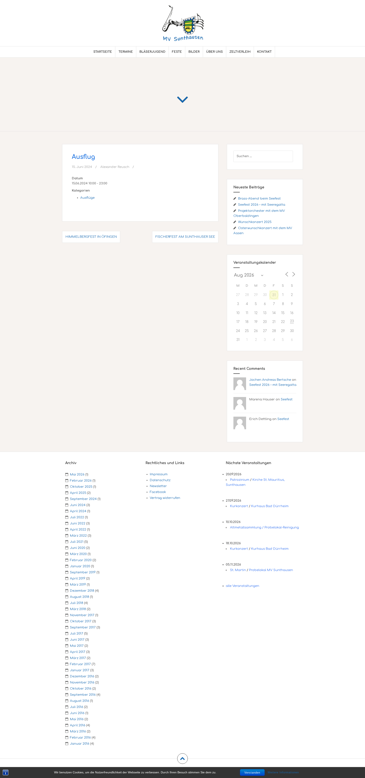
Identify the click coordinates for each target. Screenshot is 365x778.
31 (274, 295)
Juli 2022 (77, 517)
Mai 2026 (77, 474)
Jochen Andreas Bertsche (270, 380)
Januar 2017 (79, 670)
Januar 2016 (79, 744)
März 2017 (78, 658)
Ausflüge (87, 198)
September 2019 (83, 572)
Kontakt (264, 51)
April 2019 (77, 578)
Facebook (158, 492)
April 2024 (78, 511)
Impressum (159, 474)
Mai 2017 (77, 646)
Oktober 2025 (81, 487)
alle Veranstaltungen (242, 586)
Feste (177, 51)
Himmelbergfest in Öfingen (91, 237)
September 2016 (83, 695)
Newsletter (158, 486)
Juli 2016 (76, 707)
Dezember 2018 (82, 591)
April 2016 (77, 725)
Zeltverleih (240, 51)
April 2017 (77, 652)
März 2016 (78, 731)
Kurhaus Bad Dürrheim (270, 506)
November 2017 (82, 615)
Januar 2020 (80, 566)
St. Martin (238, 570)
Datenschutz (160, 480)
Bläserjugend (152, 51)
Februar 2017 (80, 664)
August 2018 (79, 597)
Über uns (214, 51)
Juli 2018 (76, 603)
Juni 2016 (77, 713)
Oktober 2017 (80, 621)
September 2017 (83, 627)
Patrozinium (239, 480)
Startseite (102, 51)
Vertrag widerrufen (165, 498)
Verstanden (252, 772)
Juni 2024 (78, 505)
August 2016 (79, 701)
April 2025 (78, 493)
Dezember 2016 (82, 676)
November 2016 (82, 682)
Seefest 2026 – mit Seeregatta (261, 205)
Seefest (287, 399)
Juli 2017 (76, 633)
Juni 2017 (77, 640)
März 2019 (78, 584)
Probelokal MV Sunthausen (271, 570)
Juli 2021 (76, 542)
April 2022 (78, 529)
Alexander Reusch (114, 167)
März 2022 (78, 536)
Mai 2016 (77, 719)
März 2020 (78, 554)
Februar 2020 (81, 560)
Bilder (194, 51)
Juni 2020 (77, 548)
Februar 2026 (81, 480)
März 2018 (78, 609)
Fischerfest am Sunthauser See (185, 237)
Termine (125, 51)
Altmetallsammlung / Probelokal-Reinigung (264, 527)
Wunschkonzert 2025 (254, 222)
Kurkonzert (239, 506)
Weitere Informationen (283, 772)
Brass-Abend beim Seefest (259, 198)
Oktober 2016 (80, 688)
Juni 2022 (77, 523)
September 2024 (83, 499)
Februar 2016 (80, 737)
